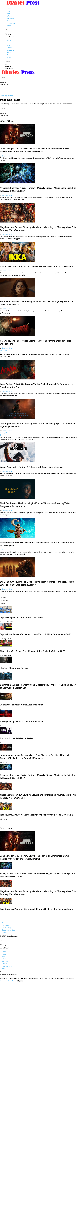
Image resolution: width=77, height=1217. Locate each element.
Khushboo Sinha (7, 156)
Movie (9, 25)
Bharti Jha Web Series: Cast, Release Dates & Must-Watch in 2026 (32, 651)
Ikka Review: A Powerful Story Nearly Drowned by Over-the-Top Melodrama (36, 266)
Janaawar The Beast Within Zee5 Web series (21, 704)
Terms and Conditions (9, 930)
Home (9, 9)
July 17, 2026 (4, 350)
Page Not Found (9, 96)
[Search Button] (1, 944)
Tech (8, 13)
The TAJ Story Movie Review (14, 668)
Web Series (10, 18)
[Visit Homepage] (23, 5)
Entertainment (11, 23)
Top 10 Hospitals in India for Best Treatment (22, 617)
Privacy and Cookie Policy (8, 981)
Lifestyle (9, 16)
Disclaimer (5, 925)
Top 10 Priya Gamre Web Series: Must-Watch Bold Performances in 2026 (35, 634)
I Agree (19, 981)
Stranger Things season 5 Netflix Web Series (21, 721)
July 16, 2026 (4, 433)
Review (9, 21)
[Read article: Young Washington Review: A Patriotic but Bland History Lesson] (38, 452)
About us (5, 923)
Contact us (5, 932)
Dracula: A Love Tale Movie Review (16, 738)
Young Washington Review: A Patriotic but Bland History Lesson (31, 467)
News (8, 11)
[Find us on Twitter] (0, 972)
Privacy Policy (6, 927)
